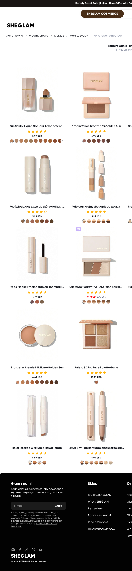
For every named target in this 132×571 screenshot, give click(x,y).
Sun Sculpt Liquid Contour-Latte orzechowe (39, 126)
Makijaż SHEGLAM (100, 494)
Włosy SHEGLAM (98, 501)
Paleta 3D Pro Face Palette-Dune (96, 367)
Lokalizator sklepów (101, 529)
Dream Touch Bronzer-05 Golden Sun (96, 126)
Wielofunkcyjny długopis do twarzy (96, 206)
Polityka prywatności (46, 523)
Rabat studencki (99, 515)
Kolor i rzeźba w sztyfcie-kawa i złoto (37, 448)
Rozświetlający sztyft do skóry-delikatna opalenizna (45, 206)
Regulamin (16, 526)
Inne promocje (98, 522)
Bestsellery (95, 508)
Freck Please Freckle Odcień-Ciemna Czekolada (42, 287)
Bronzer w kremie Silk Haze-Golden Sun (37, 367)
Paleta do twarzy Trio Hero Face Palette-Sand (99, 287)
